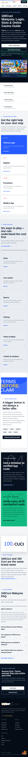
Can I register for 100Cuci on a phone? (10, 636)
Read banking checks (9, 520)
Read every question (8, 658)
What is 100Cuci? (6, 609)
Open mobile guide (8, 485)
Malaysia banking (19, 729)
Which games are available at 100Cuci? (10, 643)
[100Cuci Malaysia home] (10, 1)
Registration (4, 724)
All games (17, 722)
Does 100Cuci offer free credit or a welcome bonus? (12, 651)
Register (24, 1)
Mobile (19, 5)
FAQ (2, 736)
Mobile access (4, 729)
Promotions (8, 5)
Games (14, 5)
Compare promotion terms (12, 437)
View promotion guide (14, 49)
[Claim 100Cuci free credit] (24, 752)
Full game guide (6, 246)
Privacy (2, 742)
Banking (25, 5)
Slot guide (17, 724)
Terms (2, 744)
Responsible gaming (5, 740)
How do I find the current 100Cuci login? (11, 628)
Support (3, 738)
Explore (5, 266)
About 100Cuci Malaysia (9, 578)
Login (3, 5)
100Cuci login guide (14, 45)
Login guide (13, 688)
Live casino (17, 727)
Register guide (13, 692)
